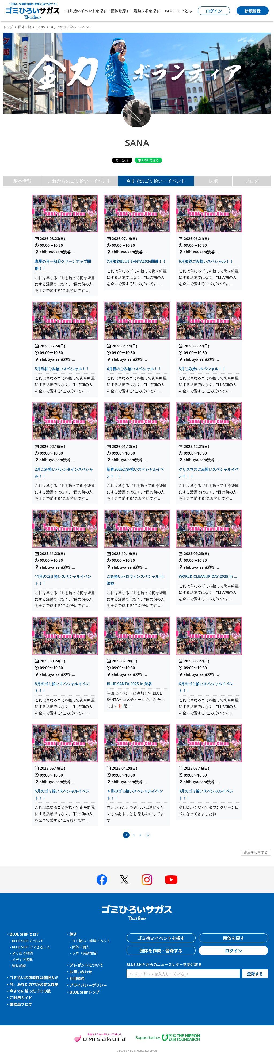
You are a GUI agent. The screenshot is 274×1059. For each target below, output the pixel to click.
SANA (40, 27)
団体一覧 (24, 27)
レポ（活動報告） (86, 953)
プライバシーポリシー (88, 985)
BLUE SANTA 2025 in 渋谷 (129, 683)
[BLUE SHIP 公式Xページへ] (124, 879)
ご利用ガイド (21, 997)
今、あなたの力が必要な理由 (34, 984)
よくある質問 (22, 953)
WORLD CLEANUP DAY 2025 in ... (208, 576)
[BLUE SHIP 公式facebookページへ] (102, 879)
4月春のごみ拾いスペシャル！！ (134, 368)
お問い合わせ (81, 971)
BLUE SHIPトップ (85, 992)
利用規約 (77, 978)
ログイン (233, 950)
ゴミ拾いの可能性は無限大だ (34, 977)
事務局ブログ (21, 1004)
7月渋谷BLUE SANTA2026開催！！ (136, 261)
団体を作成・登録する (161, 950)
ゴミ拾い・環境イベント (91, 940)
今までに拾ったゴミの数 (30, 991)
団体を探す (120, 10)
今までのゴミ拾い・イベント (155, 181)
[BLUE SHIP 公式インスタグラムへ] (147, 879)
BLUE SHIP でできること (31, 946)
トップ (8, 27)
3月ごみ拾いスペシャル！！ (202, 368)
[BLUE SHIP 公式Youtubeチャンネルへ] (171, 879)
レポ (213, 181)
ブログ (251, 181)
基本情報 (22, 181)
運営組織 (19, 965)
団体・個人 (80, 946)
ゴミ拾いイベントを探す (86, 10)
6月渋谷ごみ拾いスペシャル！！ (206, 261)
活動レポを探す (147, 10)
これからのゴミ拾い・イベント (79, 181)
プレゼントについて (86, 965)
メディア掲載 (22, 959)
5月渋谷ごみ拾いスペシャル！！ (62, 368)
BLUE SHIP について (27, 940)
